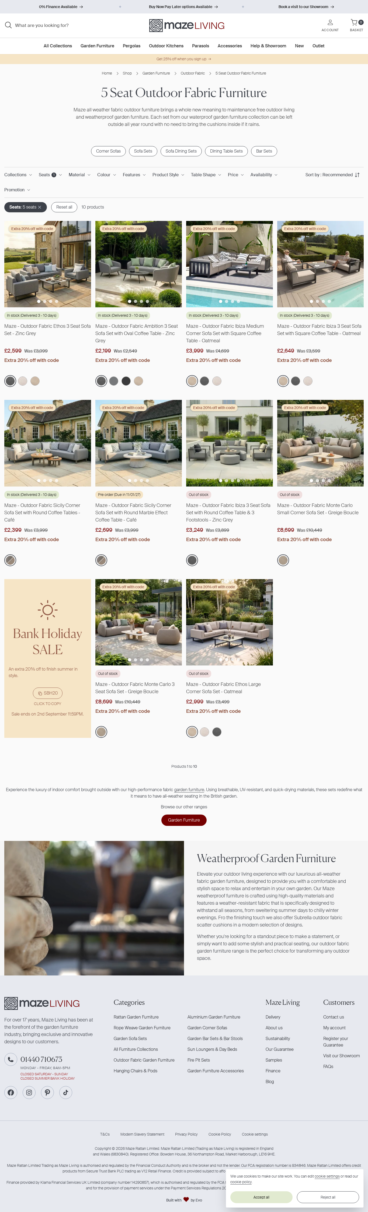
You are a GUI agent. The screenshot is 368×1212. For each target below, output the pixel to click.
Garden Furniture (156, 73)
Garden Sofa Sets (130, 1038)
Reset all (64, 207)
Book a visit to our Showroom (303, 6)
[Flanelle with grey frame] (114, 381)
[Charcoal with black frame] (126, 381)
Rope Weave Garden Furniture (142, 1028)
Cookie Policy (220, 1134)
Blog (270, 1081)
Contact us (333, 1017)
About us (274, 1028)
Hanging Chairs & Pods (135, 1071)
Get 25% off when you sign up (181, 59)
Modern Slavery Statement (142, 1134)
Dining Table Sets (226, 151)
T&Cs (105, 1134)
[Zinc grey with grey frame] (10, 381)
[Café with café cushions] (10, 560)
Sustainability (278, 1038)
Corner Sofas (108, 151)
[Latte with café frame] (23, 381)
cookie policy (241, 1181)
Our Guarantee (280, 1049)
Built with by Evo (184, 1200)
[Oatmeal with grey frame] (35, 381)
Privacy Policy (186, 1134)
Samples (274, 1060)
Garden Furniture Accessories (216, 1071)
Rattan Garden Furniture (136, 1017)
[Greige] (283, 560)
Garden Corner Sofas (207, 1028)
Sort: (329, 175)
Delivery (273, 1017)
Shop (127, 73)
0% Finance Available (58, 6)
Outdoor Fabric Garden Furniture (144, 1060)
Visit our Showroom (341, 1056)
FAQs (328, 1066)
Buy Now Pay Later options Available (180, 6)
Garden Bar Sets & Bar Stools (215, 1038)
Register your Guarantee (335, 1042)
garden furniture (189, 789)
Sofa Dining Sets (181, 151)
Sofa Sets (143, 151)
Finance (273, 1071)
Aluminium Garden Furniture (214, 1017)
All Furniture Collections (136, 1049)
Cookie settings (255, 1134)
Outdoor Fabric (193, 73)
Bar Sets (264, 151)
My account (334, 1028)
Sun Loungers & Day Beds (212, 1049)
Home (107, 73)
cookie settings (327, 1176)
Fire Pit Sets (199, 1060)
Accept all (261, 1197)
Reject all (328, 1197)
